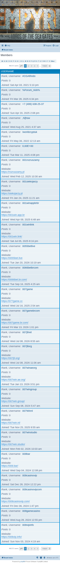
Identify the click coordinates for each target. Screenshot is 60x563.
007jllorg (27, 346)
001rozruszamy (30, 160)
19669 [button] (44, 66)
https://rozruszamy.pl (12, 171)
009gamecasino (31, 511)
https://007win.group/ (13, 401)
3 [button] (31, 66)
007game (27, 289)
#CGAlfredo (28, 76)
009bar (26, 454)
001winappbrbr (30, 203)
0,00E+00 (27, 146)
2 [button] (28, 66)
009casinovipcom (32, 489)
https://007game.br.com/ (14, 322)
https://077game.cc (12, 301)
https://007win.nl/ (10, 422)
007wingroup (29, 389)
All (2, 61)
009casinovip (29, 475)
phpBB (22, 561)
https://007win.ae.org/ (13, 379)
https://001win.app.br (13, 215)
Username (7, 71)
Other (53, 61)
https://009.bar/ (9, 465)
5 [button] (37, 66)
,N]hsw (26, 118)
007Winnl (27, 410)
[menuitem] (7, 45)
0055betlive (28, 246)
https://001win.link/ (11, 236)
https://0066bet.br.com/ (14, 279)
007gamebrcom (31, 310)
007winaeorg (29, 367)
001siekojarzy (30, 181)
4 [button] (34, 66)
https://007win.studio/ (13, 444)
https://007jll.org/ (10, 358)
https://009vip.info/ (11, 536)
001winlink (28, 224)
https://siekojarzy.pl (12, 193)
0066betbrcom (30, 267)
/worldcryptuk (29, 132)
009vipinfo (28, 525)
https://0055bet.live (11, 258)
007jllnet (27, 332)
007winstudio (29, 432)
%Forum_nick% (31, 90)
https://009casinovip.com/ (15, 501)
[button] (21, 66)
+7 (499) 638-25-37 (33, 104)
